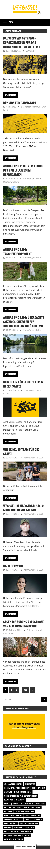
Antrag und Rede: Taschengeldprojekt (17, 251)
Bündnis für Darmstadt (19, 103)
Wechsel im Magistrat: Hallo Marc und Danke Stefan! (23, 508)
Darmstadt (26, 106)
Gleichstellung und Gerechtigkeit (20, 796)
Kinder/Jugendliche (32, 178)
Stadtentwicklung (11, 182)
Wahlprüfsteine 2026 (24, 827)
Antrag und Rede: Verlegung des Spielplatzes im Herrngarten (22, 170)
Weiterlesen (10, 95)
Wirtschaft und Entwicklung (18, 831)
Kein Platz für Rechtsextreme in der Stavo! (24, 384)
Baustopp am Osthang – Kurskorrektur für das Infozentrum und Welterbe (22, 42)
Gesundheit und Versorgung (18, 792)
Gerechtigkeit (38, 788)
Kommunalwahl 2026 (33, 457)
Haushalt (8, 800)
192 (25, 690)
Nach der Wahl (13, 566)
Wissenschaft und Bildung (17, 835)
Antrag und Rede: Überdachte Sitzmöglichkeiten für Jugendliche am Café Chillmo (23, 321)
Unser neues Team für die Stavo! (21, 451)
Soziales (8, 811)
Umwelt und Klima (33, 819)
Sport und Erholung (24, 811)
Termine (8, 819)
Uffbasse (18, 819)
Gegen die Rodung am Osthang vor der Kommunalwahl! (23, 624)
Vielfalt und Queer (29, 823)
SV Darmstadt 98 (32, 815)
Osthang (30, 50)
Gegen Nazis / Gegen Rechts (17, 788)
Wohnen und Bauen (13, 839)
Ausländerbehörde (13, 784)
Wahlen (8, 827)
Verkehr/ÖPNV (11, 823)
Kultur (7, 807)
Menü (11, 22)
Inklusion (20, 800)
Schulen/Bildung (32, 807)
